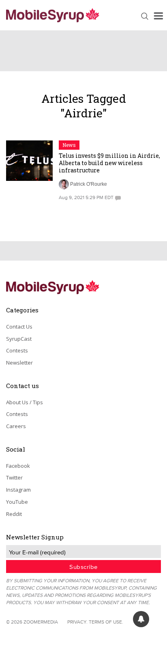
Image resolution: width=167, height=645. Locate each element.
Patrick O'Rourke (88, 184)
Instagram (18, 489)
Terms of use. (106, 621)
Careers (16, 426)
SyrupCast (19, 338)
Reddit (14, 514)
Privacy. (77, 621)
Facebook (18, 465)
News (69, 145)
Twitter (14, 477)
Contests (17, 350)
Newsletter (19, 362)
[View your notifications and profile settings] (141, 619)
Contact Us (19, 326)
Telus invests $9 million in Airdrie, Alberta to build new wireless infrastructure (109, 163)
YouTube (17, 501)
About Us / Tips (24, 402)
